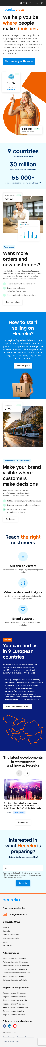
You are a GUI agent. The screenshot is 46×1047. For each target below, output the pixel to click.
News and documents (11, 938)
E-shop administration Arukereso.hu (16, 965)
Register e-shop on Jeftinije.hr (14, 1014)
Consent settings (9, 1037)
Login (41, 3)
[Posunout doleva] (19, 773)
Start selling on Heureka (18, 61)
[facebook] (4, 1026)
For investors (8, 945)
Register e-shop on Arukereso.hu (15, 1000)
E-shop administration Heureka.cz (15, 958)
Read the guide (23, 365)
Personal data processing (26, 1037)
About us (6, 927)
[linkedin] (9, 1026)
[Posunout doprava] (27, 773)
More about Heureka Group (17, 706)
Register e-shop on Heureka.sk (14, 997)
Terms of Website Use (11, 1041)
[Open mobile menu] (42, 10)
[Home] (13, 9)
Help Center (28, 3)
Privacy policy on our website (12, 877)
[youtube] (15, 1026)
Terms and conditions (11, 935)
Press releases (19, 812)
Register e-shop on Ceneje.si (13, 1011)
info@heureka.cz (18, 914)
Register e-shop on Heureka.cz (14, 993)
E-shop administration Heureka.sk (15, 962)
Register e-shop (13, 302)
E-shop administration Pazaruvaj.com (16, 973)
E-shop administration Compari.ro (15, 969)
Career (5, 942)
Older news (23, 822)
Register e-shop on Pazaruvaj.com (15, 1007)
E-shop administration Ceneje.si (14, 976)
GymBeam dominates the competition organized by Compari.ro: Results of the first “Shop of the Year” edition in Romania (22, 806)
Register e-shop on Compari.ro (14, 1004)
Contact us (10, 519)
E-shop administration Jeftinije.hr (15, 980)
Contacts (6, 931)
